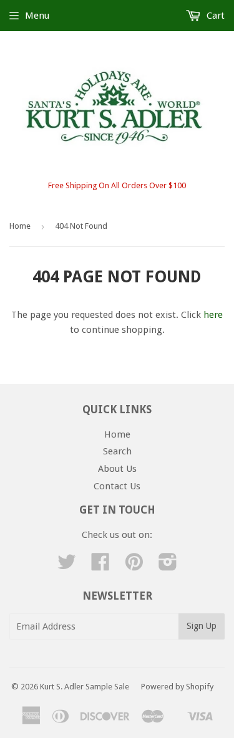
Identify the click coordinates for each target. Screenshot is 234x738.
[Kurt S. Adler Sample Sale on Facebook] (100, 566)
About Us (117, 468)
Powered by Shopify (177, 686)
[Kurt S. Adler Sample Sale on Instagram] (167, 566)
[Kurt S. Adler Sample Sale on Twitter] (66, 566)
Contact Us (117, 486)
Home (20, 226)
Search (117, 451)
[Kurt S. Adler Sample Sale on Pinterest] (134, 566)
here (213, 314)
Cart (214, 15)
